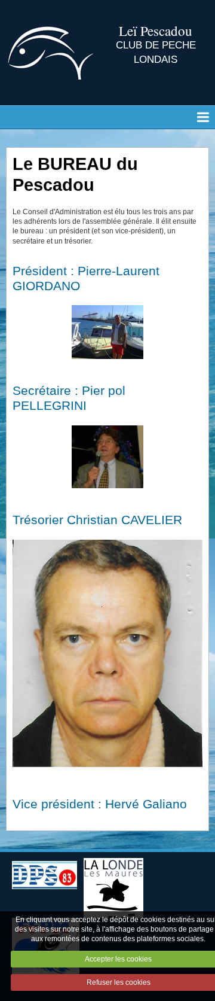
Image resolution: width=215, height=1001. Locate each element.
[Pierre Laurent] (107, 332)
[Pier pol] (107, 456)
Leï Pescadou (155, 30)
